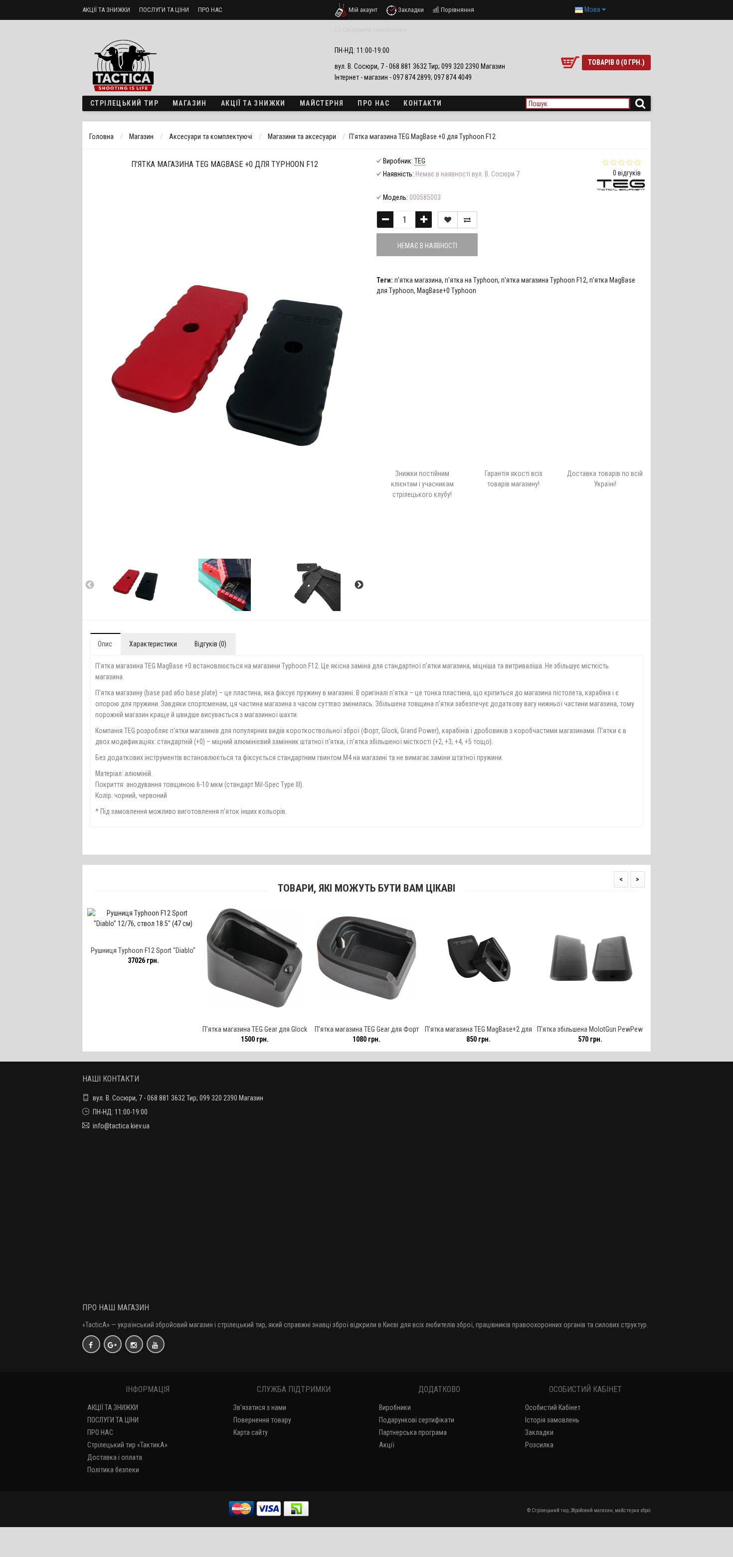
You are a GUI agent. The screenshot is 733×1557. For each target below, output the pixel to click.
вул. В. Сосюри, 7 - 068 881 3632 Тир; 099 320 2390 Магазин (178, 1098)
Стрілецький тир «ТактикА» (127, 1445)
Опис (105, 644)
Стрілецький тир (124, 103)
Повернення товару (262, 1420)
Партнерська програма (413, 1432)
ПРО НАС (210, 9)
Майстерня (322, 103)
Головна (101, 137)
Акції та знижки (253, 103)
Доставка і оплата (114, 1457)
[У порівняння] (166, 937)
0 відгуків (627, 173)
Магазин (190, 103)
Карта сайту (250, 1432)
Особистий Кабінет (552, 1407)
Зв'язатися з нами (259, 1407)
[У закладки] (143, 937)
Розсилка (539, 1445)
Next (359, 585)
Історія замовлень (552, 1420)
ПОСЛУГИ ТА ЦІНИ (164, 9)
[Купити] (120, 937)
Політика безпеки (113, 1470)
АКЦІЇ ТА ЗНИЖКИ (106, 9)
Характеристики (153, 644)
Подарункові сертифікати (416, 1420)
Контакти (422, 103)
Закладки (539, 1432)
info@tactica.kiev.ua (121, 1126)
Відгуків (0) (210, 644)
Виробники (395, 1407)
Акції (386, 1445)
